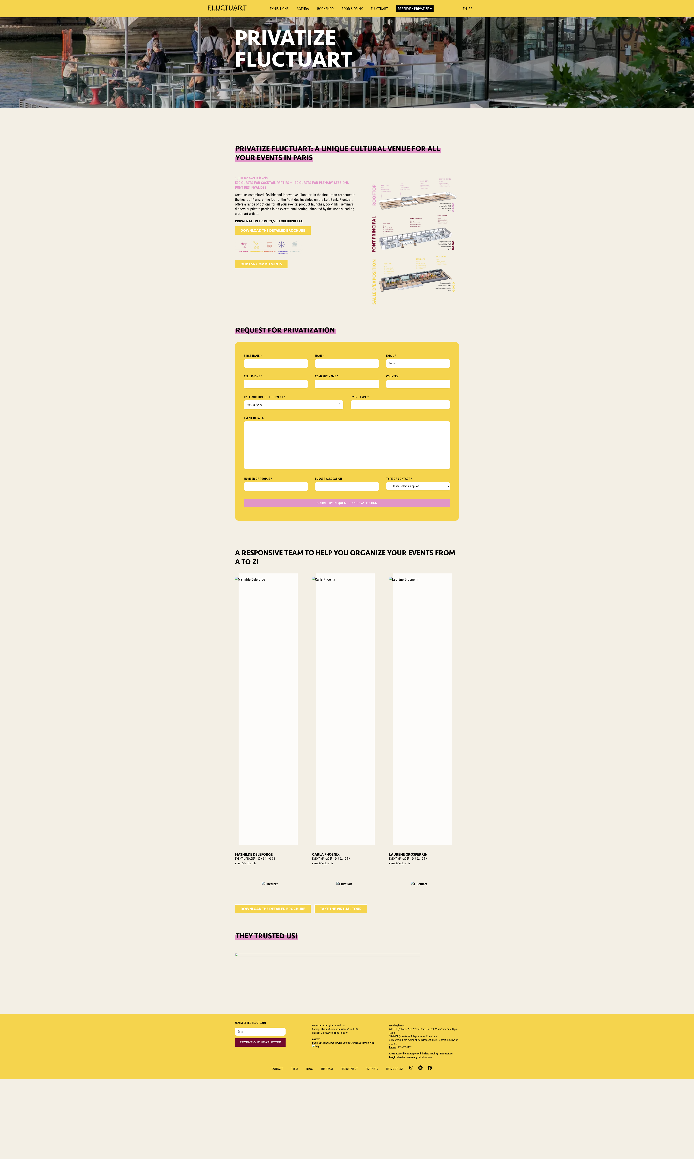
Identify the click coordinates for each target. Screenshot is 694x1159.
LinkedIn (420, 1067)
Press (294, 1069)
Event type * (360, 397)
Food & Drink (352, 9)
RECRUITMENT (349, 1069)
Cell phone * (253, 376)
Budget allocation (328, 478)
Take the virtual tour (341, 909)
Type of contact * (399, 478)
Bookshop (325, 9)
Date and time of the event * (264, 397)
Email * (391, 355)
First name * (253, 355)
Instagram (411, 1067)
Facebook (429, 1067)
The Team (327, 1069)
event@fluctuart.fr (245, 863)
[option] (470, 8)
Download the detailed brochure (273, 230)
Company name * (326, 376)
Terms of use (394, 1069)
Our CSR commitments (261, 264)
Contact (277, 1069)
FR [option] (470, 9)
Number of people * (258, 478)
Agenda (303, 9)
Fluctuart (379, 9)
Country (392, 376)
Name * (320, 355)
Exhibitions (279, 9)
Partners (372, 1069)
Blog (309, 1069)
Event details (254, 418)
